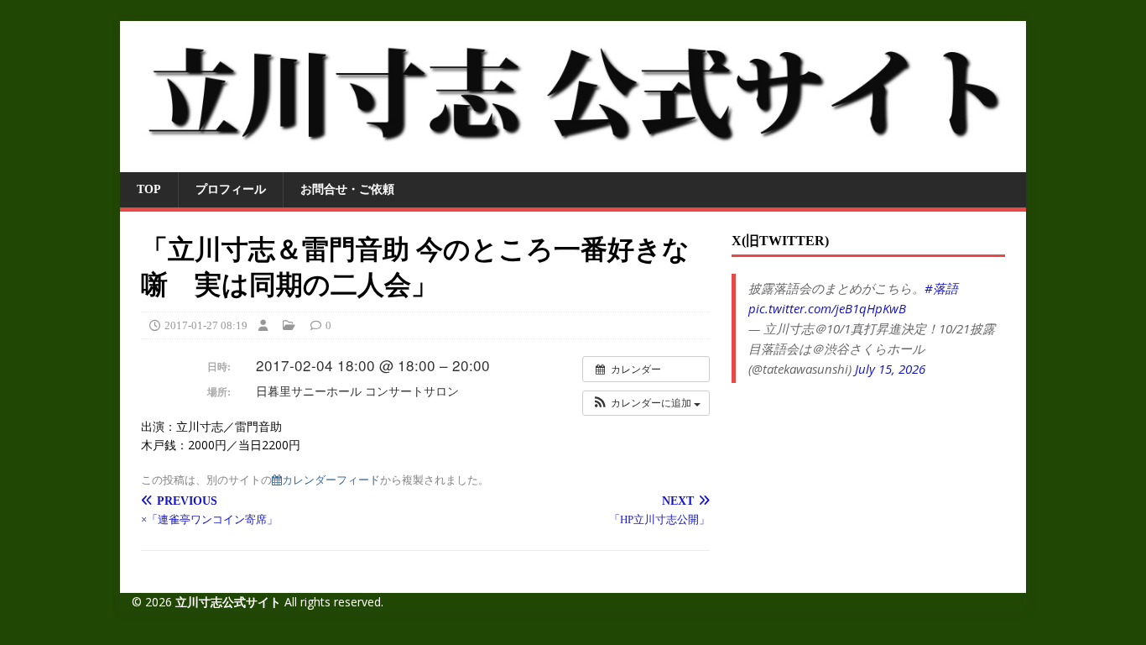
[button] (646, 403)
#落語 (941, 288)
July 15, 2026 (890, 368)
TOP (149, 189)
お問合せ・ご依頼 (347, 189)
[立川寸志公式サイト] (573, 162)
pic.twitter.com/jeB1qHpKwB (827, 308)
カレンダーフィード (331, 479)
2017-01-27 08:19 (205, 325)
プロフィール (230, 189)
